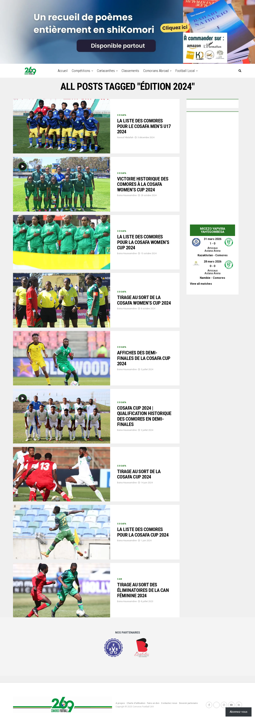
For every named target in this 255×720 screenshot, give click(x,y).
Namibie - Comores (212, 277)
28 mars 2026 (212, 261)
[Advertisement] (212, 169)
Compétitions (81, 71)
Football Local (185, 71)
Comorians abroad (156, 71)
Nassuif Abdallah (125, 137)
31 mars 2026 (212, 239)
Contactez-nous (169, 703)
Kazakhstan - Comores (213, 255)
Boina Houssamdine (127, 195)
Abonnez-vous (238, 711)
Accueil (63, 71)
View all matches (201, 283)
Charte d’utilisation (136, 703)
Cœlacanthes (106, 71)
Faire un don (153, 703)
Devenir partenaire (188, 703)
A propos (120, 703)
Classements (130, 71)
